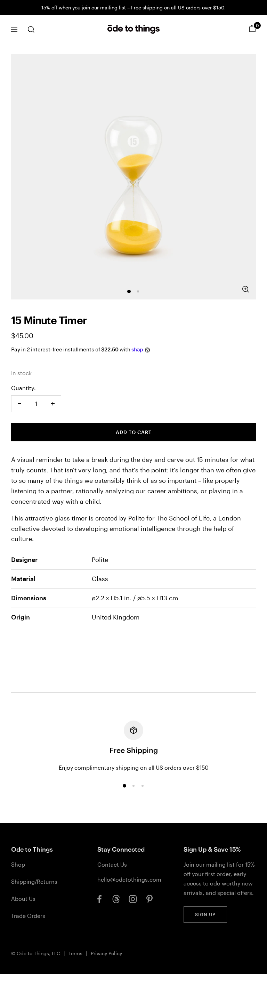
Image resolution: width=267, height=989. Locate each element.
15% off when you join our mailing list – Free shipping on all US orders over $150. (133, 7)
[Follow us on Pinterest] (149, 899)
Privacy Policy (106, 953)
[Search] (31, 29)
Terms (75, 953)
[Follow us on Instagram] (133, 899)
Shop (18, 864)
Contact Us (112, 864)
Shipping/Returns (34, 881)
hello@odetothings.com (129, 879)
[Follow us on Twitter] (116, 899)
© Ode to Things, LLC (35, 953)
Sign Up (205, 914)
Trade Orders (28, 915)
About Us (23, 898)
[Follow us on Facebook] (99, 899)
